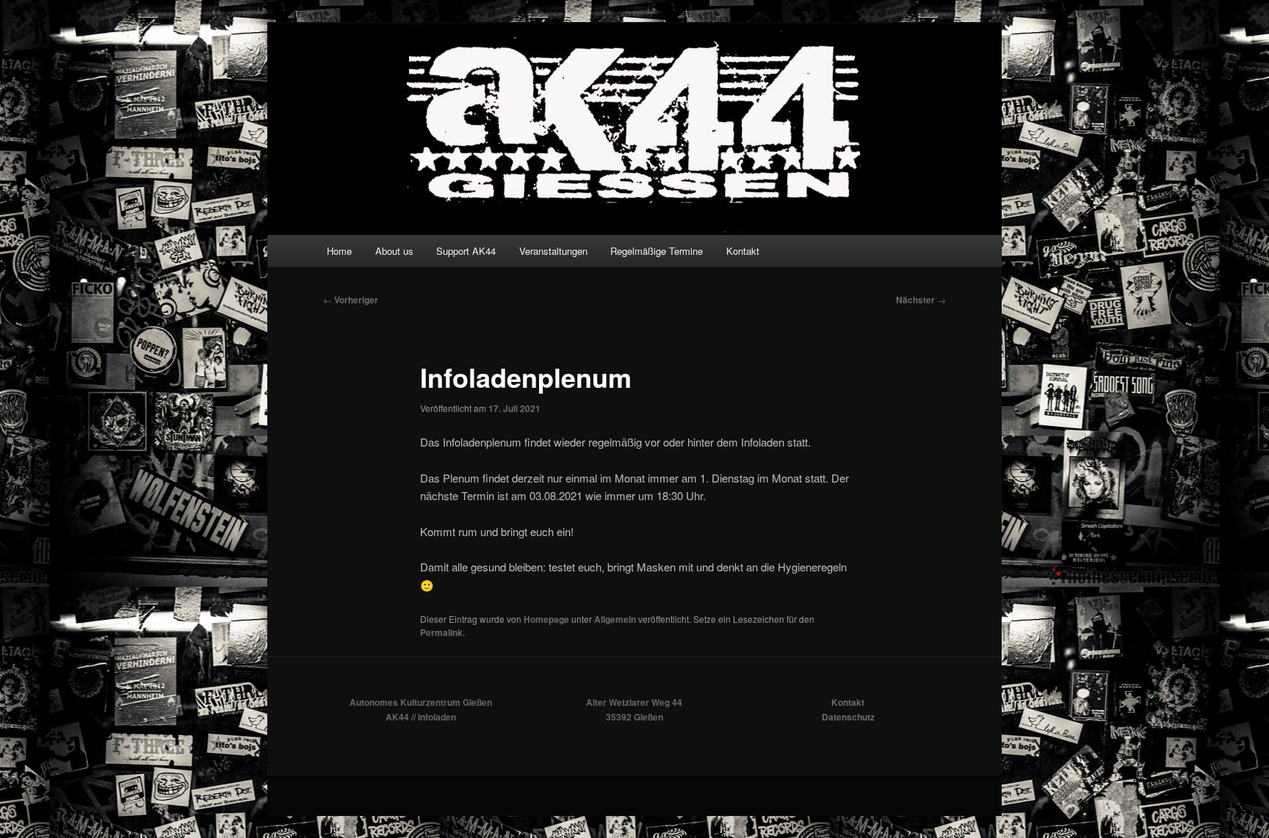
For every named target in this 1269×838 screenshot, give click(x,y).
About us (394, 251)
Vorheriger (350, 299)
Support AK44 (466, 251)
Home (339, 251)
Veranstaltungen (553, 251)
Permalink (441, 632)
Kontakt (742, 251)
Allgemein (615, 619)
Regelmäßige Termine (656, 251)
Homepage (546, 619)
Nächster (921, 299)
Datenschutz (848, 716)
